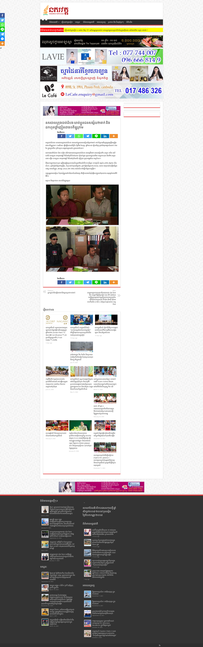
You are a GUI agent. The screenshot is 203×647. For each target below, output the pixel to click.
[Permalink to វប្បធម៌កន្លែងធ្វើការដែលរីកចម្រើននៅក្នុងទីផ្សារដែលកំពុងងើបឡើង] (105, 425)
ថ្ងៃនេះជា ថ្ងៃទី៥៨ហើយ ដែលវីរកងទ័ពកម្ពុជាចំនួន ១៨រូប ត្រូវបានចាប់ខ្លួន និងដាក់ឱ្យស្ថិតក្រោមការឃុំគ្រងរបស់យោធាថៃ (62, 576)
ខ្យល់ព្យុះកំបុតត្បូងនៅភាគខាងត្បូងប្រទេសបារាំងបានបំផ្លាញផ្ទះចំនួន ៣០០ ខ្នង (103, 542)
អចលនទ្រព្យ (101, 22)
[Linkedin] (105, 136)
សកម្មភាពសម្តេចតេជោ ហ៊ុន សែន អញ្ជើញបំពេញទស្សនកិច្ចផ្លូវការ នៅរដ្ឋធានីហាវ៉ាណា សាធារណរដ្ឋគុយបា (62, 534)
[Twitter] (70, 136)
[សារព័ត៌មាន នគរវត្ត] (56, 13)
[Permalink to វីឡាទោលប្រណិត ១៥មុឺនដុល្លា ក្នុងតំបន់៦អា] (87, 594)
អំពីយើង (129, 22)
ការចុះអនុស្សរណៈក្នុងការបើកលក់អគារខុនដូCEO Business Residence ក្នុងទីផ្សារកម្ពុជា (103, 623)
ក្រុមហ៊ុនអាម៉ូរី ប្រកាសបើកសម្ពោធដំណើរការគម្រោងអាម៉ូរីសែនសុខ (103, 612)
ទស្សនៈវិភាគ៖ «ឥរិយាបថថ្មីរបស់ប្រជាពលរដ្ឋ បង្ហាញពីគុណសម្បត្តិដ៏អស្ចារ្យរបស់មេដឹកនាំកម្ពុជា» (62, 612)
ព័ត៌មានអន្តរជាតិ (88, 22)
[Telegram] (88, 136)
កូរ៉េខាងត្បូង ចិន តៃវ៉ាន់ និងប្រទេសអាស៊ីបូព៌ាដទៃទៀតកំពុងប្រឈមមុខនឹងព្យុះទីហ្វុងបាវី (81, 357)
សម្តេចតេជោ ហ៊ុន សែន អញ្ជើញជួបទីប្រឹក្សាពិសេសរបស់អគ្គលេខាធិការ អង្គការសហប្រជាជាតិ (61, 556)
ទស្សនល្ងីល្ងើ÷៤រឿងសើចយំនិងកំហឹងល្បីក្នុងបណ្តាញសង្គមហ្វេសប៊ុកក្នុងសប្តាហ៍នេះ (62, 622)
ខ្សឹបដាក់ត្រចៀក (67, 22)
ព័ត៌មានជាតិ (53, 22)
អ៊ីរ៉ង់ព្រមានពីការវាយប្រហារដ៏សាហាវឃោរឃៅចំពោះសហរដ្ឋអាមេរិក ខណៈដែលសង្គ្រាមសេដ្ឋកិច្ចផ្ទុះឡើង (104, 552)
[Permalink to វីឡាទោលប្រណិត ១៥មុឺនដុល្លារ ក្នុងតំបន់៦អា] (87, 604)
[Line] (96, 136)
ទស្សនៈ (77, 22)
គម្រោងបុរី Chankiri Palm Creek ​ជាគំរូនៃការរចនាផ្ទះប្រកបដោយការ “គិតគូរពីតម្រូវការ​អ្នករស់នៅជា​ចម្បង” (104, 633)
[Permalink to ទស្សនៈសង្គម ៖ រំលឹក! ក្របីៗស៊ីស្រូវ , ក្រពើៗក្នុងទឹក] (45, 588)
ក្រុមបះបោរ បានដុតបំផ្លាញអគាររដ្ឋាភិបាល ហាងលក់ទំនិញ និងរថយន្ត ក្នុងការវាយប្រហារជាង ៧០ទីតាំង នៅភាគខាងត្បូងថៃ (104, 574)
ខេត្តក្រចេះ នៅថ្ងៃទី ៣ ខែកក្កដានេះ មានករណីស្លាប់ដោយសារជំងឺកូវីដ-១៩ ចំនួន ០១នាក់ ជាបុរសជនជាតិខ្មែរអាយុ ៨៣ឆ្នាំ (62, 545)
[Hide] (1, 48)
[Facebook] (61, 136)
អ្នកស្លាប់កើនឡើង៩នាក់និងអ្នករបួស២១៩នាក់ (61, 292)
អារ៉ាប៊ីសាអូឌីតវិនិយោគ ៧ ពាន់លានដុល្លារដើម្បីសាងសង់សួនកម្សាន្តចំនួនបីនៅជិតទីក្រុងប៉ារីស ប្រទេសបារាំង (104, 532)
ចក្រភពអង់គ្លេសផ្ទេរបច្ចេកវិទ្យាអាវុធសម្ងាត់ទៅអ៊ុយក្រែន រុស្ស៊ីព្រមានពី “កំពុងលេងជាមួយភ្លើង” (103, 563)
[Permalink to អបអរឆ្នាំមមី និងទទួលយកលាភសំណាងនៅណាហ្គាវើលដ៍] (57, 425)
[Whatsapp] (79, 136)
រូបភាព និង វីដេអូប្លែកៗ (116, 22)
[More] (114, 136)
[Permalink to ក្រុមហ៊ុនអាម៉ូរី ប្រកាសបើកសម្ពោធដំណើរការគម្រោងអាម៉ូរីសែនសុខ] (87, 613)
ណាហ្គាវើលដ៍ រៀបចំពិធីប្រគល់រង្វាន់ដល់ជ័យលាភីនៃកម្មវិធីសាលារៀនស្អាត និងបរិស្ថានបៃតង (106, 330)
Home (44, 22)
